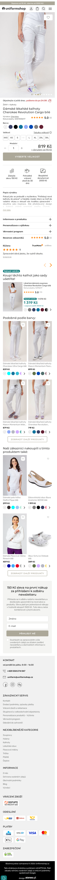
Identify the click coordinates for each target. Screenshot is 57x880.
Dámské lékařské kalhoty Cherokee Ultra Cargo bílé (15, 361)
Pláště (6, 753)
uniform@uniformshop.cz (20, 674)
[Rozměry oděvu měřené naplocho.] (50, 129)
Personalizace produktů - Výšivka (18, 712)
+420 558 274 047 (16, 667)
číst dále (7, 207)
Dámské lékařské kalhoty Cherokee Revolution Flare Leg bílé (39, 420)
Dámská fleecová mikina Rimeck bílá (14, 553)
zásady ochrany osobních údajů (18, 867)
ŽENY (5, 101)
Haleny (6, 735)
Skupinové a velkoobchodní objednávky (21, 708)
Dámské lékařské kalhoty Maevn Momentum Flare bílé (39, 361)
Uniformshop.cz (42, 860)
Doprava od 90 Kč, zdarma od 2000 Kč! (27, 3)
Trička (5, 750)
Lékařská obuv (10, 743)
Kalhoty (13, 101)
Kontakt (6, 697)
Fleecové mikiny (10, 746)
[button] (32, 91)
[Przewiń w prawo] (48, 306)
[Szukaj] (43, 8)
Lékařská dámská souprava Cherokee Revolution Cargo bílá (37, 281)
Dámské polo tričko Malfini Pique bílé (12, 495)
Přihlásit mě (27, 630)
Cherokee (15, 113)
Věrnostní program (11, 715)
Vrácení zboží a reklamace (15, 705)
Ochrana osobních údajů (14, 773)
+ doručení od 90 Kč (41, 146)
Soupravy (7, 732)
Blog (5, 780)
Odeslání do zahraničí (13, 719)
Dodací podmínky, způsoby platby (18, 701)
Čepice (6, 757)
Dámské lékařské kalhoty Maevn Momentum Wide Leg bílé (14, 420)
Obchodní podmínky (12, 777)
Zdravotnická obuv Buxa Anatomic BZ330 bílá (39, 495)
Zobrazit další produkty (27, 436)
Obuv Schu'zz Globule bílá (38, 553)
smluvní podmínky (42, 867)
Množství (13, 140)
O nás (5, 770)
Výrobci (6, 784)
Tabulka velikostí (41, 129)
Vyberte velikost (27, 153)
